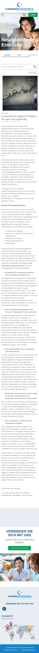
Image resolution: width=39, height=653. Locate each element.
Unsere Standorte (7, 618)
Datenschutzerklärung (10, 650)
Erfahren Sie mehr (19, 548)
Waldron (18, 495)
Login (33, 15)
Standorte (7, 616)
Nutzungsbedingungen (28, 650)
